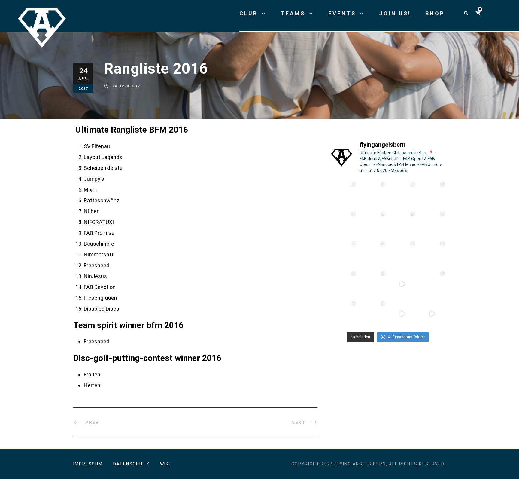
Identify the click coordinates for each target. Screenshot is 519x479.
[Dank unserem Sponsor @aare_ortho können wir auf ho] (432, 194)
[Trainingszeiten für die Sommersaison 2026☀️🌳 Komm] (373, 313)
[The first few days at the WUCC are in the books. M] (342, 194)
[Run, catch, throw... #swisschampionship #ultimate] (373, 283)
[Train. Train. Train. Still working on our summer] (342, 224)
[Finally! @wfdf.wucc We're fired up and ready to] (402, 194)
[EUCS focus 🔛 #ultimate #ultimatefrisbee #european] (402, 313)
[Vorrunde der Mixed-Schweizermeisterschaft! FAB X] (432, 254)
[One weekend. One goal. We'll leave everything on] (402, 224)
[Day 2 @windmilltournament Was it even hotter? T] (342, 254)
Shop (435, 13)
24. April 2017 (126, 86)
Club (248, 13)
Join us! (395, 13)
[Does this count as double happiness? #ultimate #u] (402, 283)
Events (342, 13)
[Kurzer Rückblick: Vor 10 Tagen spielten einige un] (373, 194)
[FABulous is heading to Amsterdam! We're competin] (402, 254)
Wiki (165, 464)
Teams (293, 13)
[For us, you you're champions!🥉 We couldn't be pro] (373, 224)
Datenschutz (131, 464)
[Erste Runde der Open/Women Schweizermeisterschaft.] (432, 283)
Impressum (88, 464)
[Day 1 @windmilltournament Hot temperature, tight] (373, 254)
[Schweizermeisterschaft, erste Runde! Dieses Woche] (342, 313)
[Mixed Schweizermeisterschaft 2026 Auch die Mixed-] (342, 283)
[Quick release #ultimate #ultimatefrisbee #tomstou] (432, 313)
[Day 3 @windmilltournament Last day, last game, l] (432, 224)
